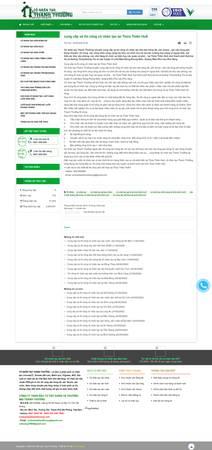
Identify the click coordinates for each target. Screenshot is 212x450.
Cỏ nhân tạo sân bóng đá (33, 40)
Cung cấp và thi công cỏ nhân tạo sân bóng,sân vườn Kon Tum (99, 268)
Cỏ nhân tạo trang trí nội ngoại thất (37, 74)
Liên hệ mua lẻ (41, 139)
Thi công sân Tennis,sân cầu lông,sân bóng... (35, 88)
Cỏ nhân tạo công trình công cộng (36, 59)
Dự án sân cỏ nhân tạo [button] (91, 24)
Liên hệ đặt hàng (43, 151)
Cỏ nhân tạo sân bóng (99, 377)
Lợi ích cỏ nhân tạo (130, 400)
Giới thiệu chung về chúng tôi (166, 377)
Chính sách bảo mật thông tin (166, 394)
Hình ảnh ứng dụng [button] (137, 24)
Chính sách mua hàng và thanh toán (169, 383)
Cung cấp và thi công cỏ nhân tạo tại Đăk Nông (91, 278)
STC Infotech (79, 446)
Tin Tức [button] (114, 24)
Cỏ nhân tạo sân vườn (32, 52)
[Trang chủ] (24, 2)
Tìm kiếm (136, 12)
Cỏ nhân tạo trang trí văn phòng (38, 67)
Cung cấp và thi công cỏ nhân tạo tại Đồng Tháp (91, 264)
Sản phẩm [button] (65, 24)
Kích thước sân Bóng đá (132, 377)
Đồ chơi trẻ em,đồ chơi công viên (37, 81)
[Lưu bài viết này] (191, 42)
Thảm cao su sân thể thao (34, 121)
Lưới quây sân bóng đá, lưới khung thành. (35, 106)
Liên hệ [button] (158, 24)
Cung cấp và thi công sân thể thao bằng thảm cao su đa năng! (98, 254)
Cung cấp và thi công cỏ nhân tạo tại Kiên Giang (90, 316)
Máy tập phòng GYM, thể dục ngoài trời (38, 114)
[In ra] (185, 42)
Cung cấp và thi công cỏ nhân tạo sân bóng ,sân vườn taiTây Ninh (99, 320)
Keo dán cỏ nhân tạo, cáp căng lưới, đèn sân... (37, 97)
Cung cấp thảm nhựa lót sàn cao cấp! (86, 250)
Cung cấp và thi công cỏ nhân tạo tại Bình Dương (91, 334)
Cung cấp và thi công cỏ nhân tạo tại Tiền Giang (90, 329)
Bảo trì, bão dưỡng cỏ (131, 394)
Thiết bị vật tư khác (98, 400)
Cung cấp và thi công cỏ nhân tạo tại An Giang (90, 325)
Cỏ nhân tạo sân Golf (31, 46)
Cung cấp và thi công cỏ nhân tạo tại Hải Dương (90, 292)
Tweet (67, 227)
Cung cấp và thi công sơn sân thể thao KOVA (89, 245)
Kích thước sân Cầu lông (132, 383)
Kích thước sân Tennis (131, 389)
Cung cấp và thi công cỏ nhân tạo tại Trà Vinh (89, 306)
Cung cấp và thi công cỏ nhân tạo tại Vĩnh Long (90, 302)
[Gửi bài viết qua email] (180, 42)
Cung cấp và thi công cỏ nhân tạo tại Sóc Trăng (91, 282)
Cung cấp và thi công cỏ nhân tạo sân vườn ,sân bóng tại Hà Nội (99, 240)
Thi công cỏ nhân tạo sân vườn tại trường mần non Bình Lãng (98, 273)
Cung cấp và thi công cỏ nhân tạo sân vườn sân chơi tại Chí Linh (98, 297)
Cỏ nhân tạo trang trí (98, 394)
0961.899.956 (40, 142)
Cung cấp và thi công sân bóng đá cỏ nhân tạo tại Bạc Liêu (97, 259)
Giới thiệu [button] (46, 24)
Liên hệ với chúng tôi (162, 400)
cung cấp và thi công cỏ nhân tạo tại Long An (89, 311)
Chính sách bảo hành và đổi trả (167, 389)
